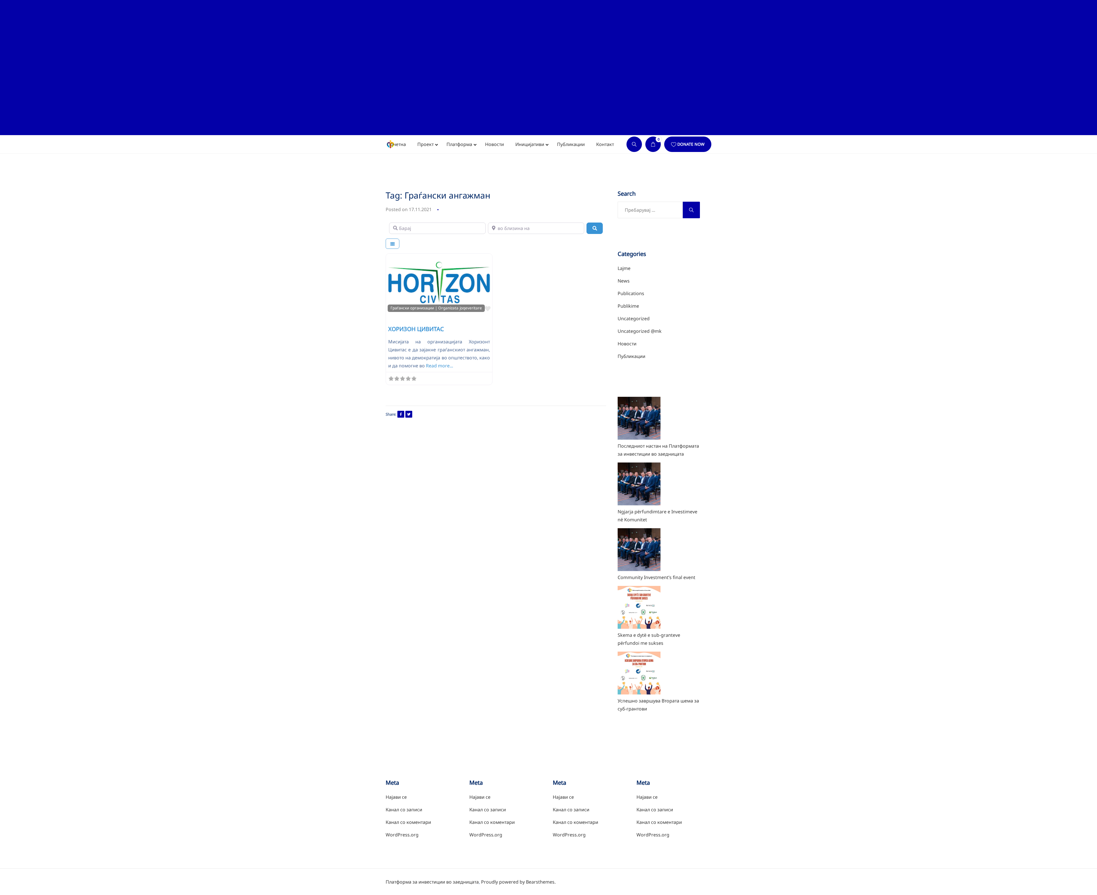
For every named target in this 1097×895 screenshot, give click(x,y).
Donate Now (690, 144)
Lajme (624, 268)
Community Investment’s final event (656, 577)
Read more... (439, 366)
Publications (631, 293)
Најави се (396, 797)
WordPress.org (402, 835)
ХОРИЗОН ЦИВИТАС (416, 329)
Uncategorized (634, 318)
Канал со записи (404, 809)
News (624, 281)
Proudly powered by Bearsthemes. (518, 882)
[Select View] (392, 244)
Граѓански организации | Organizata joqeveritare (436, 308)
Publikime (628, 306)
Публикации (631, 356)
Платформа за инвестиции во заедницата (432, 882)
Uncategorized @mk (640, 331)
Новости (627, 344)
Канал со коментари (408, 822)
